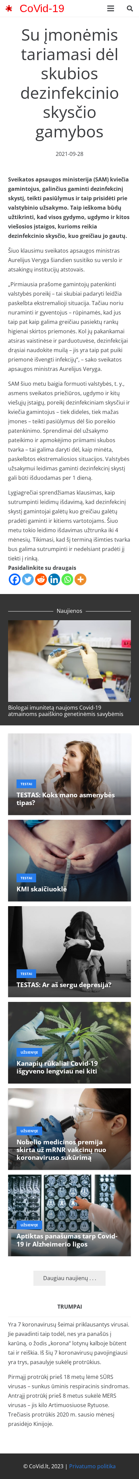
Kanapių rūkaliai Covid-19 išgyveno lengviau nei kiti (57, 1067)
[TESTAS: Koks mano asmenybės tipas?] (69, 738)
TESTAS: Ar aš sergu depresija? (64, 984)
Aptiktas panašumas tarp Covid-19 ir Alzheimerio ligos (67, 1239)
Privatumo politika (92, 1466)
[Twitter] (28, 579)
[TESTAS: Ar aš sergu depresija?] (69, 911)
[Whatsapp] (67, 579)
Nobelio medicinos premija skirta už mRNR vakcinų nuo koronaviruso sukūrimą (61, 1149)
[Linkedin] (54, 579)
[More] (80, 579)
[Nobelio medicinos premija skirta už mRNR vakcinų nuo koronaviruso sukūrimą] (69, 1093)
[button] (130, 8)
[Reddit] (41, 579)
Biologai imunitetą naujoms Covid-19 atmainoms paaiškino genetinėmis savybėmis (65, 711)
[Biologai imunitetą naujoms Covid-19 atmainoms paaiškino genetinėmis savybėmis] (69, 625)
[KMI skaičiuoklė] (69, 824)
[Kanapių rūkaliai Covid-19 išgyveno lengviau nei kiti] (69, 1006)
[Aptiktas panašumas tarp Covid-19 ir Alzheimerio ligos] (69, 1179)
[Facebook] (15, 579)
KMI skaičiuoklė (42, 888)
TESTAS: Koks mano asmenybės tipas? (66, 798)
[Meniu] (110, 8)
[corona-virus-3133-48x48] (8, 8)
